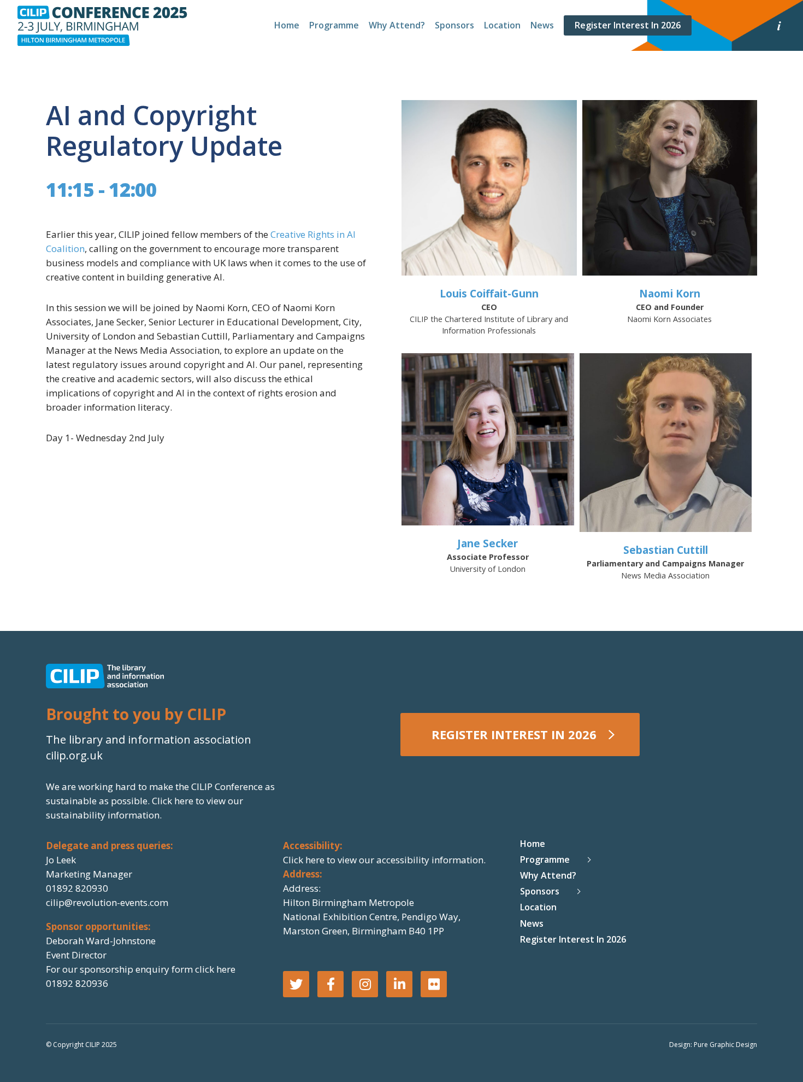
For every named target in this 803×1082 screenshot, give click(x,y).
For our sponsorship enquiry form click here (140, 969)
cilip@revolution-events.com (107, 902)
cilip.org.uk (74, 755)
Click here (174, 800)
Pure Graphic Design (725, 1044)
